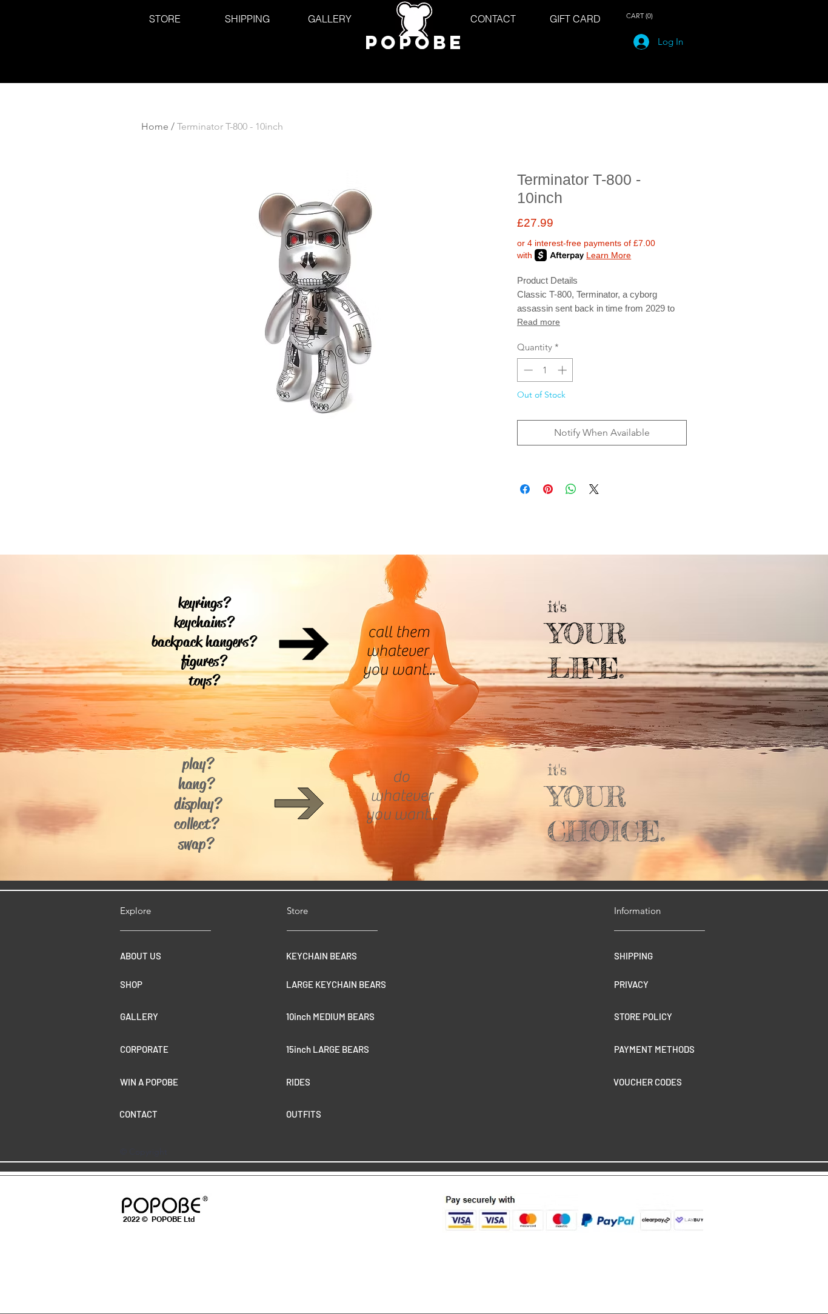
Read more (538, 322)
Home (155, 126)
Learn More (608, 255)
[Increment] (563, 370)
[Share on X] (594, 489)
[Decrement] (527, 370)
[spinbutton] (545, 370)
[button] (641, 16)
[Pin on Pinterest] (548, 489)
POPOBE (414, 42)
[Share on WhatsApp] (571, 489)
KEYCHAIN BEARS (321, 955)
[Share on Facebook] (525, 489)
